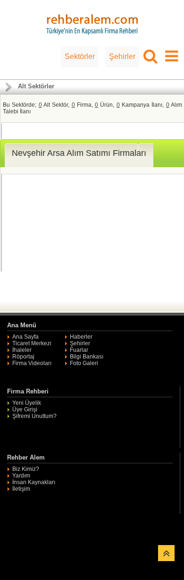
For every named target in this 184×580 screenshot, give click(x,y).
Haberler (81, 336)
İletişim (21, 489)
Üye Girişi (24, 409)
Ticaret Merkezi (31, 343)
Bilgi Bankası (86, 356)
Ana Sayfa (25, 336)
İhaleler (22, 350)
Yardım (21, 475)
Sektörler (80, 56)
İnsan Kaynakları (33, 482)
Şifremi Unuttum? (34, 416)
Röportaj (23, 356)
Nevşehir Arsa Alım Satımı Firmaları (79, 153)
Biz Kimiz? (25, 469)
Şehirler (122, 56)
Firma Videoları (31, 363)
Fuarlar (79, 350)
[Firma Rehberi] (92, 23)
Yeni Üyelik (26, 403)
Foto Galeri (84, 363)
